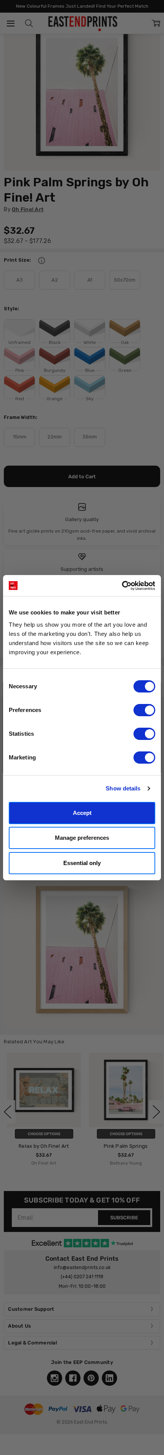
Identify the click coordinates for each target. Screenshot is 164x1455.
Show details (123, 788)
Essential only (82, 863)
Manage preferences (82, 837)
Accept (82, 813)
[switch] (144, 710)
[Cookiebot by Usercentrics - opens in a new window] (121, 586)
